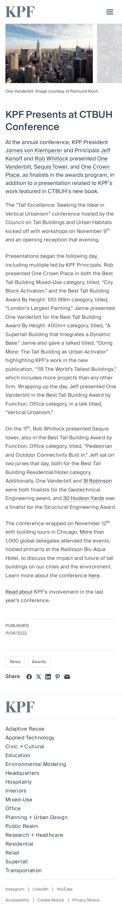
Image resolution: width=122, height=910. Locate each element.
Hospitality (18, 782)
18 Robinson (97, 480)
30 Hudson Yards (83, 498)
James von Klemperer (33, 150)
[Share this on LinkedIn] (48, 677)
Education (17, 755)
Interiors (16, 790)
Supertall (16, 861)
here (94, 575)
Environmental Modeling (35, 764)
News (15, 661)
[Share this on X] (39, 677)
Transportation (23, 870)
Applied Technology (29, 737)
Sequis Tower (50, 167)
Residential (19, 844)
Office (13, 808)
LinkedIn (40, 889)
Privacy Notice (86, 900)
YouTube (65, 889)
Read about (19, 591)
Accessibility (17, 900)
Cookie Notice (50, 900)
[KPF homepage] (20, 11)
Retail (12, 852)
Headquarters (22, 773)
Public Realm (22, 826)
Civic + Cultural (24, 746)
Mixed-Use (19, 799)
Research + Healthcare (34, 835)
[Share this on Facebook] (29, 677)
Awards (39, 661)
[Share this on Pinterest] (58, 677)
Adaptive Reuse (24, 728)
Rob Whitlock (51, 158)
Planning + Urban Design (36, 817)
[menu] (108, 11)
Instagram (14, 889)
